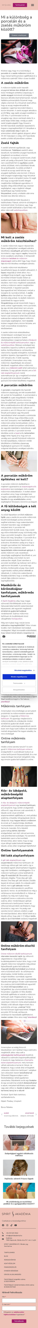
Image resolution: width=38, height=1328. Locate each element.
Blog (6, 1256)
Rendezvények (10, 1260)
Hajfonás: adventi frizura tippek (19, 1179)
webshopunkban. (8, 345)
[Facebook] (3, 1225)
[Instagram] (7, 1225)
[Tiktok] (11, 1225)
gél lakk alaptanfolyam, (12, 860)
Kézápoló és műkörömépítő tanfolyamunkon (18, 341)
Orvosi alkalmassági (12, 1274)
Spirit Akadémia (9, 601)
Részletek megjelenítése (23, 670)
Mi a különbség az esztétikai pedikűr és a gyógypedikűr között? (19, 1203)
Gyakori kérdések (11, 1271)
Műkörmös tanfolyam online (19, 749)
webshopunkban (20, 210)
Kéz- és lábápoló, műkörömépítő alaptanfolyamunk (15, 804)
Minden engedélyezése (19, 677)
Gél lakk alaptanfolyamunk (18, 371)
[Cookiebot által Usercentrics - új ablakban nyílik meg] (27, 636)
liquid (17, 433)
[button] (32, 5)
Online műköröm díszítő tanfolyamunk (16, 954)
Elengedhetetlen (19, 690)
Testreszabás (17, 683)
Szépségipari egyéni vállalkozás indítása (19, 1154)
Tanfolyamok (9, 1252)
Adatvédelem (9, 1263)
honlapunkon (17, 618)
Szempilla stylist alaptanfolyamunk (17, 1061)
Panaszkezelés (10, 1267)
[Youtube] (15, 1225)
